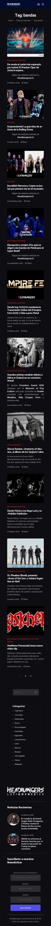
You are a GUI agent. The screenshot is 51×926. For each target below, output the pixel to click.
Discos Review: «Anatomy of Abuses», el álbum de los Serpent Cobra (25, 451)
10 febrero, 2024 (13, 83)
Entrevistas (19, 731)
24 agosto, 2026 (27, 815)
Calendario (19, 710)
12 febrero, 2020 (13, 531)
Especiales (18, 735)
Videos (10, 642)
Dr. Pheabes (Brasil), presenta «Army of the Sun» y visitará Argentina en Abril (25, 578)
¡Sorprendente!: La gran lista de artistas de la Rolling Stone (24, 128)
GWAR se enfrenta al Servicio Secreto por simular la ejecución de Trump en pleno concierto (32, 844)
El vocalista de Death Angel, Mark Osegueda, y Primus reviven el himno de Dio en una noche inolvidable (32, 823)
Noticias (22, 60)
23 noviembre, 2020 (14, 405)
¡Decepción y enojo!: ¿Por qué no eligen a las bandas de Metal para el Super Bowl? (25, 248)
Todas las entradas (23, 20)
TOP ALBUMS (20, 756)
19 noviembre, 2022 (14, 201)
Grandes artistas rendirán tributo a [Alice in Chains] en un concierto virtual (24, 377)
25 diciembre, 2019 (14, 666)
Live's (17, 743)
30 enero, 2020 (13, 599)
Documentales (20, 727)
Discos (10, 445)
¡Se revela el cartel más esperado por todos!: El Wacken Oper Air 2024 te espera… (24, 67)
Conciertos (12, 303)
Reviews (17, 445)
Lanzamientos (24, 639)
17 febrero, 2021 (13, 331)
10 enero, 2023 (12, 142)
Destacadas (12, 60)
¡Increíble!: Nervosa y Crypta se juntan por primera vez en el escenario (25, 187)
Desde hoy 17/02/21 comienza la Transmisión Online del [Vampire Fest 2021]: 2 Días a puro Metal (24, 310)
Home (10, 21)
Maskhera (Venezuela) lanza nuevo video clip (25, 647)
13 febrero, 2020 (13, 467)
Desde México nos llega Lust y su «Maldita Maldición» (24, 512)
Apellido (25, 895)
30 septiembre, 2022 (15, 263)
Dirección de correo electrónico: (25, 872)
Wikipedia (18, 764)
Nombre (25, 884)
